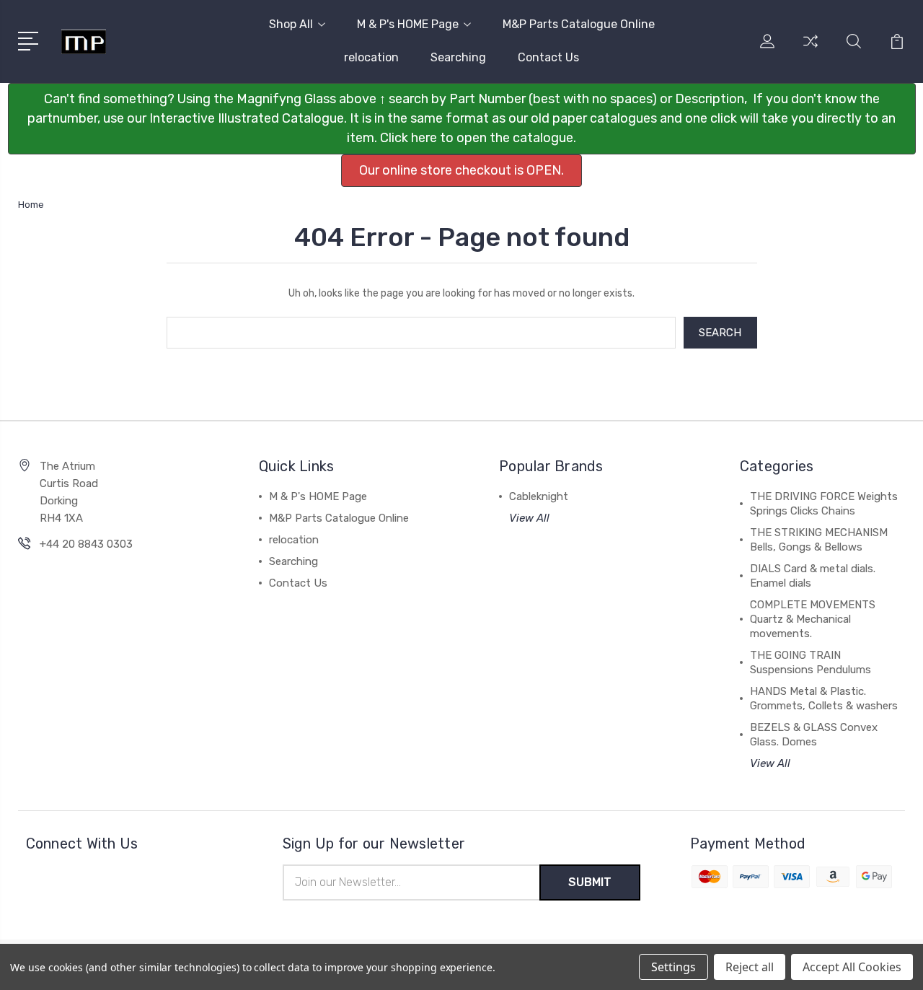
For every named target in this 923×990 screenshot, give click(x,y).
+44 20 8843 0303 (86, 544)
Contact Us (548, 57)
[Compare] (810, 49)
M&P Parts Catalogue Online (579, 24)
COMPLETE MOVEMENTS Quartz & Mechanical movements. (812, 619)
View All (529, 518)
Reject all (749, 967)
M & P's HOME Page (408, 24)
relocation (371, 57)
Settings (673, 967)
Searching (458, 57)
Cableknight (538, 496)
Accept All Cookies (852, 967)
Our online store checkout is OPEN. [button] (461, 170)
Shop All (291, 24)
